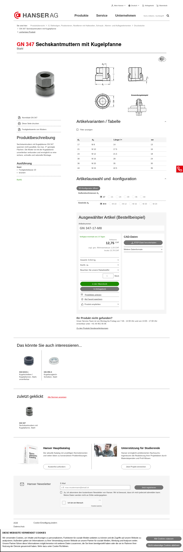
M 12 (124, 204)
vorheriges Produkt (27, 32)
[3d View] (162, 59)
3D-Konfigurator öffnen (88, 188)
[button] (118, 6)
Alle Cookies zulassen (163, 539)
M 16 (134, 204)
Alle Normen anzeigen (57, 397)
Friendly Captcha (96, 506)
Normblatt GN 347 (29, 118)
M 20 (145, 204)
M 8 (104, 204)
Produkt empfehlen (93, 304)
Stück (116, 276)
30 (128, 197)
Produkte (81, 15)
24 (120, 197)
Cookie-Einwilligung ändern (45, 523)
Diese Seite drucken (30, 123)
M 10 (114, 204)
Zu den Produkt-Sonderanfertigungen (92, 328)
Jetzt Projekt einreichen (136, 467)
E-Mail (63, 483)
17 (104, 197)
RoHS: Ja (84, 265)
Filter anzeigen (86, 130)
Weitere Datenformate (133, 249)
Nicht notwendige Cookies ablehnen (163, 545)
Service (101, 15)
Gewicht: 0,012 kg (88, 260)
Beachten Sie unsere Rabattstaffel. (95, 270)
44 (144, 197)
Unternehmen (125, 15)
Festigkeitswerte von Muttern (34, 129)
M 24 (155, 204)
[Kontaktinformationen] (179, 169)
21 (112, 197)
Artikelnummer (85, 224)
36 (136, 197)
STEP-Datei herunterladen (145, 242)
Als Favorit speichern (93, 299)
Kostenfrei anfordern (57, 467)
